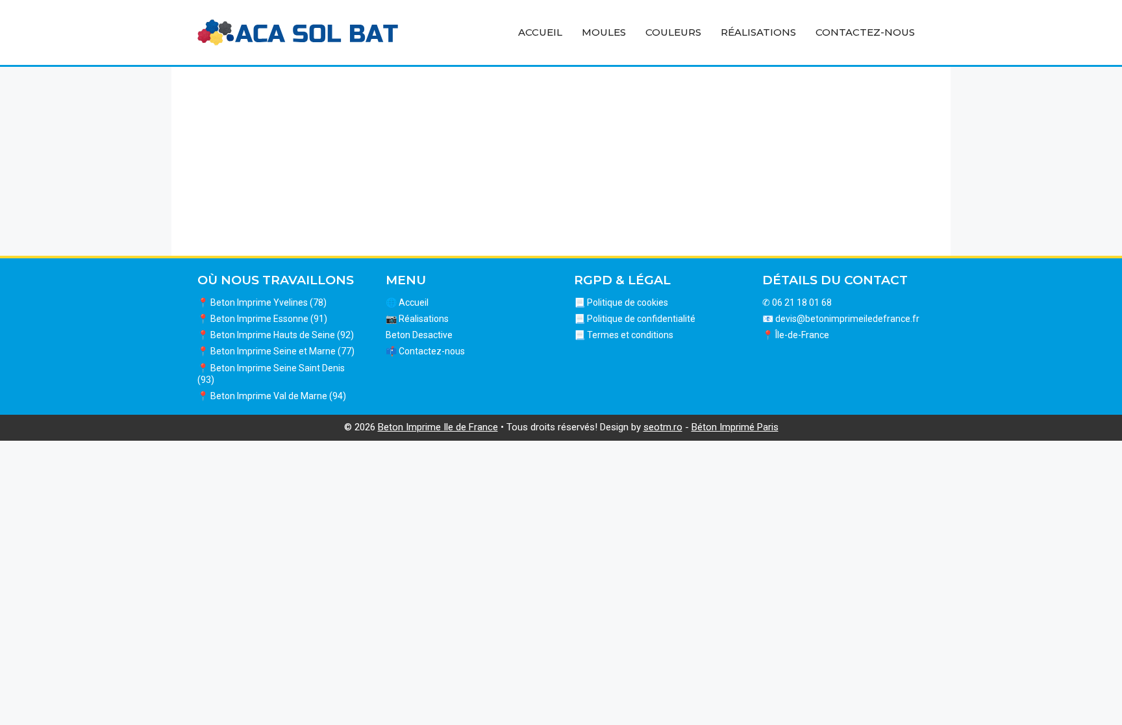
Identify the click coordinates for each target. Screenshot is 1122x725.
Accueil (540, 32)
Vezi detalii (314, 219)
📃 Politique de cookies (621, 302)
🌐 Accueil (407, 302)
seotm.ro (662, 427)
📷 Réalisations (417, 318)
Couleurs (673, 32)
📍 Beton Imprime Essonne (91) (262, 318)
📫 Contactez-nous (425, 351)
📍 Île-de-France (795, 335)
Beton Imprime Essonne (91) (314, 160)
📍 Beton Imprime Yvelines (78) (262, 302)
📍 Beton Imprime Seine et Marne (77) (276, 351)
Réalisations (758, 32)
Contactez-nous (865, 32)
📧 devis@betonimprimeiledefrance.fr (840, 318)
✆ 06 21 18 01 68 (797, 302)
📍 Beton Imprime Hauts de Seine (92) (275, 335)
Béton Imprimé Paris (735, 427)
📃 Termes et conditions (623, 335)
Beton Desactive (419, 335)
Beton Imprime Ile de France (438, 427)
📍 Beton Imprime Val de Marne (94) (271, 396)
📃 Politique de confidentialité (634, 318)
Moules (604, 32)
